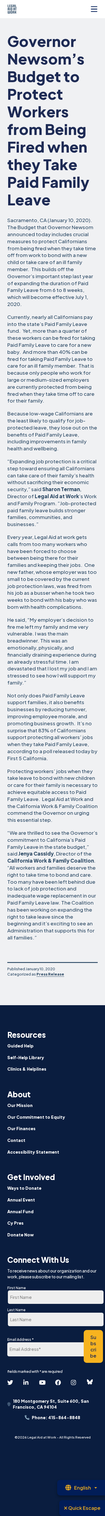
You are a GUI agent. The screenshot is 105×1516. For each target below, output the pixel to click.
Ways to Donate (24, 1188)
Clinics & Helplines (26, 1068)
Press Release (50, 974)
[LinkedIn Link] (26, 1382)
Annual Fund (20, 1211)
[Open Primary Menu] (94, 9)
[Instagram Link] (74, 1382)
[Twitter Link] (10, 1382)
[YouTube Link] (42, 1382)
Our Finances (21, 1128)
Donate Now (20, 1234)
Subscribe (93, 1346)
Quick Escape (83, 1508)
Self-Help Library (25, 1057)
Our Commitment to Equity (36, 1117)
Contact (16, 1140)
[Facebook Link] (58, 1382)
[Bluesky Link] (90, 1382)
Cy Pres (15, 1223)
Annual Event (21, 1199)
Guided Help (20, 1045)
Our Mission (20, 1105)
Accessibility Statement (33, 1152)
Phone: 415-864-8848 (56, 1417)
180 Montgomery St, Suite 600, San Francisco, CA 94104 (51, 1403)
